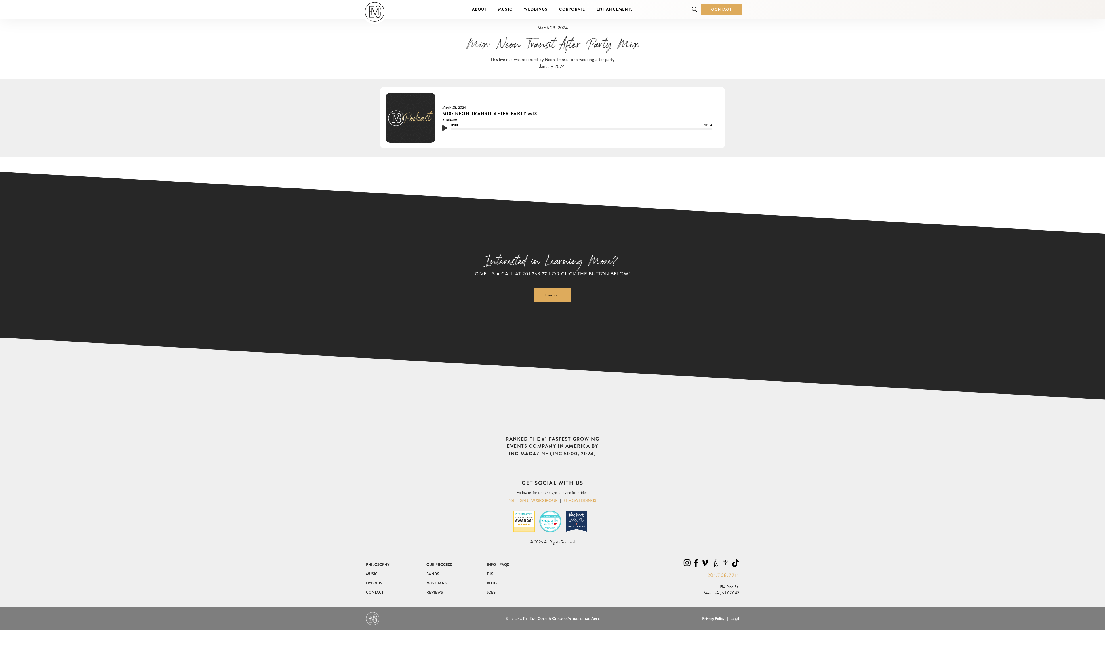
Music (505, 9)
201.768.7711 (536, 273)
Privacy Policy (713, 618)
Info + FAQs (498, 564)
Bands (432, 574)
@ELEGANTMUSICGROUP (533, 500)
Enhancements (615, 9)
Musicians (436, 583)
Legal (735, 618)
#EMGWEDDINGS (580, 500)
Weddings (536, 9)
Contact (721, 9)
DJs (490, 574)
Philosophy (378, 564)
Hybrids (374, 583)
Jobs (491, 592)
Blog (492, 583)
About (479, 9)
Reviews (434, 592)
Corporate (572, 9)
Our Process (439, 564)
